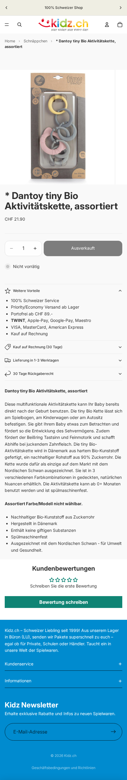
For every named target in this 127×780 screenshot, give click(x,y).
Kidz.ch (70, 755)
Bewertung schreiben (63, 602)
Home (10, 41)
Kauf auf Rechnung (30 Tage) (37, 347)
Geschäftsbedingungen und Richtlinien (63, 767)
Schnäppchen (35, 41)
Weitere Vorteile (26, 290)
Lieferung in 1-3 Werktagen (36, 360)
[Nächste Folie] (120, 7)
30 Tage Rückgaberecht (33, 373)
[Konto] (106, 24)
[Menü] (7, 24)
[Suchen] (19, 24)
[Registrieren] (113, 732)
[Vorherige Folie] (6, 7)
